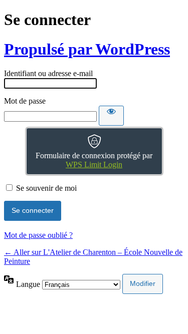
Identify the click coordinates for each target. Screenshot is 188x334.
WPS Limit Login (94, 164)
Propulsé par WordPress (87, 49)
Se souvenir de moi (46, 188)
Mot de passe (25, 101)
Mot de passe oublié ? (38, 235)
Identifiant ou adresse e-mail (48, 73)
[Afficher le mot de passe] (111, 116)
